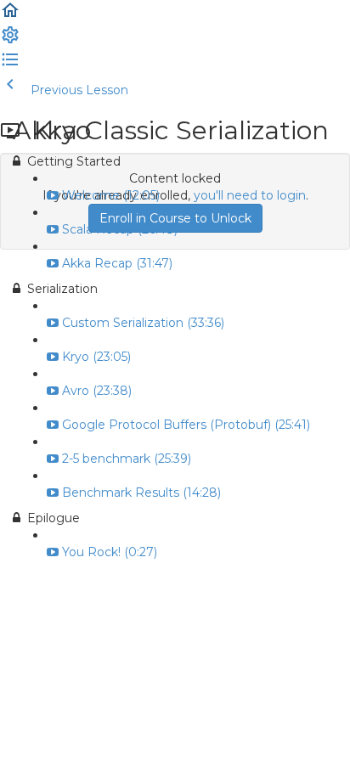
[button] (10, 16)
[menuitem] (10, 40)
